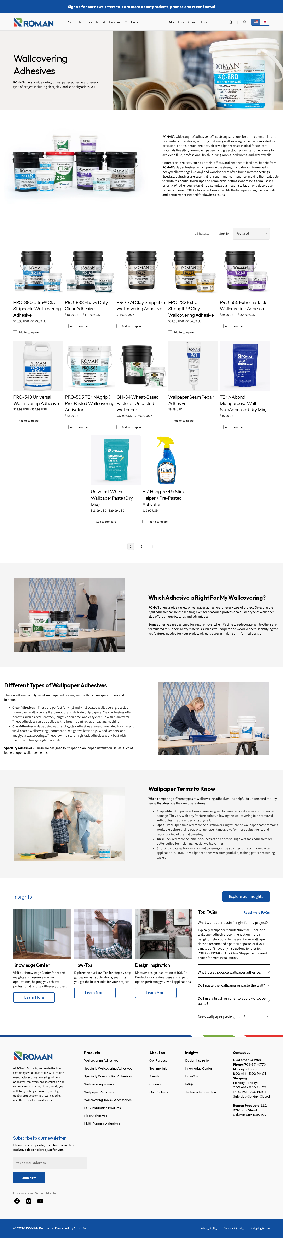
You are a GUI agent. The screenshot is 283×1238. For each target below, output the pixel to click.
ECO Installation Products (102, 1108)
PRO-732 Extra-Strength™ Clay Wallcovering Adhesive (191, 309)
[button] (230, 22)
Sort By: (224, 233)
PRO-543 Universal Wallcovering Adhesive (36, 400)
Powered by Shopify (70, 1228)
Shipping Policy (260, 1229)
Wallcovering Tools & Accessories (108, 1100)
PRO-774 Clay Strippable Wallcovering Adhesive (140, 306)
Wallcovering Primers (99, 1084)
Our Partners (158, 1092)
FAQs (189, 1084)
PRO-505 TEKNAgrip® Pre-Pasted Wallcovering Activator (89, 403)
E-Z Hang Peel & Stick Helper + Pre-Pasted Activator (163, 498)
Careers (155, 1084)
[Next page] (152, 546)
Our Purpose (158, 1060)
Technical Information (200, 1092)
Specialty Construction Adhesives (108, 1076)
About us (157, 1052)
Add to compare (29, 332)
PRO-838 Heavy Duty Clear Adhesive (86, 306)
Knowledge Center (198, 1068)
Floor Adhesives (95, 1116)
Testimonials (158, 1068)
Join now (29, 1178)
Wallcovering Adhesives (101, 1060)
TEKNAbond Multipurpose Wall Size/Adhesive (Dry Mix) (243, 403)
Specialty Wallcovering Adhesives (108, 1068)
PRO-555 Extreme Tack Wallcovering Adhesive (243, 306)
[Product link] (90, 287)
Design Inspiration (197, 1060)
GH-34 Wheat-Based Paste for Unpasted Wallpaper (137, 403)
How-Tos (191, 1076)
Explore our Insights (246, 897)
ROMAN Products (39, 1228)
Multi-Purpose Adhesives (102, 1123)
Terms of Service (234, 1229)
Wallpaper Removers (99, 1092)
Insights (191, 1052)
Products (92, 1052)
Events (154, 1076)
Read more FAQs (256, 912)
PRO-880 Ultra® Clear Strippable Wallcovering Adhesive (37, 309)
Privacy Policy (208, 1229)
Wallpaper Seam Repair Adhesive (191, 400)
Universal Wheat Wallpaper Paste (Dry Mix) (112, 498)
